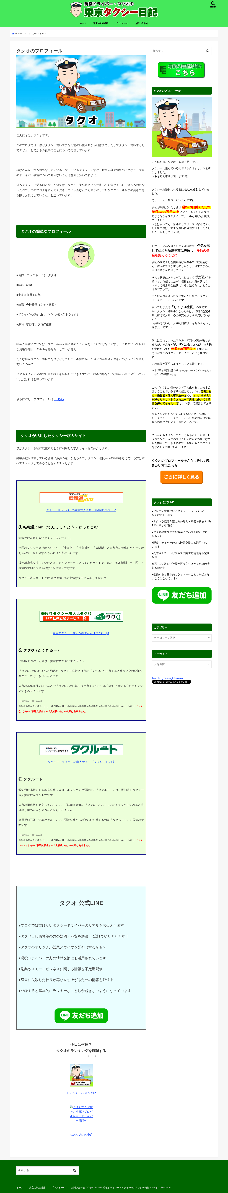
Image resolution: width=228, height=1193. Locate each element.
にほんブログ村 (79, 1134)
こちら (59, 399)
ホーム (83, 23)
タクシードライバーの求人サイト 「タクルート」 (79, 761)
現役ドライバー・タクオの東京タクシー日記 (126, 1187)
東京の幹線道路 (100, 23)
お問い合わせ (141, 23)
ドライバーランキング (79, 1093)
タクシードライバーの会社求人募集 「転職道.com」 (79, 510)
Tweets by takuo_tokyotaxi (167, 678)
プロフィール (121, 23)
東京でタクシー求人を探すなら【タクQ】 (79, 633)
